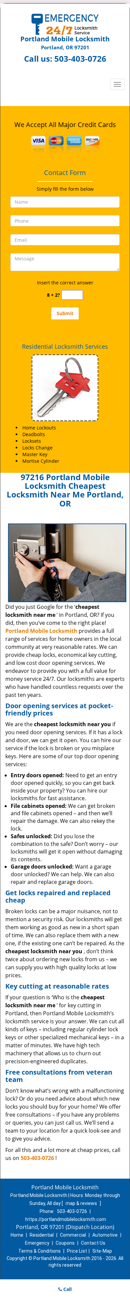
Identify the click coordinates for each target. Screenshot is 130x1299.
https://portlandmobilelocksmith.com (65, 1219)
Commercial (73, 1235)
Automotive (105, 1235)
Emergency (37, 1243)
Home (17, 1235)
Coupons (65, 1243)
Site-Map (102, 1251)
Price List (77, 1251)
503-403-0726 (80, 58)
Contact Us (93, 1243)
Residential (42, 1235)
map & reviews (82, 1203)
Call (67, 1289)
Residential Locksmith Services (65, 346)
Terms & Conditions (39, 1251)
